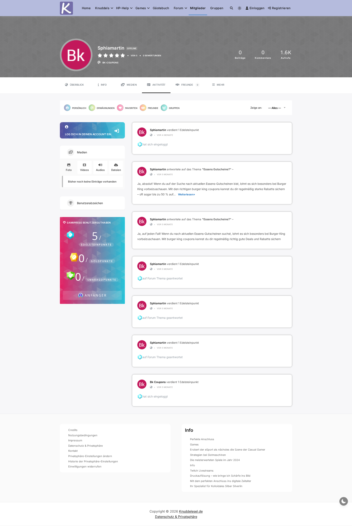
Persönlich (79, 108)
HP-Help (122, 8)
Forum (178, 8)
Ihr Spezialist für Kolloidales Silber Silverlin (216, 486)
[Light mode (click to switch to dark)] (239, 8)
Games (140, 8)
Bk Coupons (158, 382)
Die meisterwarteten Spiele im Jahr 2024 (215, 460)
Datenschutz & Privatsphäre (85, 445)
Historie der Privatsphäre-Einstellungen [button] (93, 461)
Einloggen (257, 8)
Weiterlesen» (186, 194)
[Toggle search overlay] (231, 8)
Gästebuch (161, 8)
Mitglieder (198, 8)
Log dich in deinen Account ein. (88, 134)
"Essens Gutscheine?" (216, 169)
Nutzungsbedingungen (82, 435)
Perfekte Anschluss (202, 439)
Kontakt (73, 450)
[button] (231, 8)
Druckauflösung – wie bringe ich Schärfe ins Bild (220, 475)
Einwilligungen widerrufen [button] (84, 466)
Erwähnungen (105, 108)
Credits (72, 430)
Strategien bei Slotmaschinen (208, 454)
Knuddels (102, 8)
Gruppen (216, 8)
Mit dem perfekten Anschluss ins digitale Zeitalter (220, 481)
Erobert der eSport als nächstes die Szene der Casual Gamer (227, 449)
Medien (132, 84)
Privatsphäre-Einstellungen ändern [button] (90, 456)
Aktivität (158, 84)
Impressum (75, 440)
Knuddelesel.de (191, 511)
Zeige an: (256, 107)
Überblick (77, 84)
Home (86, 8)
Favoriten (131, 108)
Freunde (189, 84)
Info (104, 84)
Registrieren (281, 8)
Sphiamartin (158, 130)
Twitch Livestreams (201, 470)
